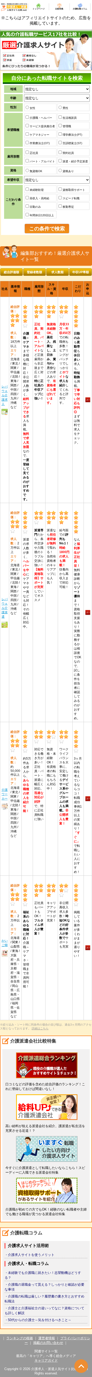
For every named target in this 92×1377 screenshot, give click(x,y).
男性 (65, 108)
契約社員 (68, 152)
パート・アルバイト (42, 161)
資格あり (68, 171)
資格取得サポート (73, 189)
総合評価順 (11, 272)
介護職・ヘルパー (40, 117)
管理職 (66, 126)
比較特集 (59, 9)
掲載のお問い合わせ (48, 1343)
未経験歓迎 (36, 189)
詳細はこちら (40, 1028)
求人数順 (57, 272)
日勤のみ (35, 206)
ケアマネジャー (39, 134)
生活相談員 (69, 117)
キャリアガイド (46, 1360)
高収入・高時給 (39, 198)
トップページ (38, 9)
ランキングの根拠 (19, 1338)
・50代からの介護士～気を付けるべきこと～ (38, 1320)
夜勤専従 (68, 206)
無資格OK (35, 171)
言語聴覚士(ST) (72, 143)
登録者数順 (34, 272)
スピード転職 (70, 198)
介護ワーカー (5, 794)
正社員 (33, 152)
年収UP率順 (80, 272)
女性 (32, 108)
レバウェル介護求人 (5, 395)
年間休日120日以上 (41, 215)
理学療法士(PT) (72, 134)
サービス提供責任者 (42, 126)
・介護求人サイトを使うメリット (29, 1255)
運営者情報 (46, 1338)
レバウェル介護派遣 (5, 607)
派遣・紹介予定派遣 (75, 161)
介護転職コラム (80, 9)
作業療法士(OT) (39, 143)
